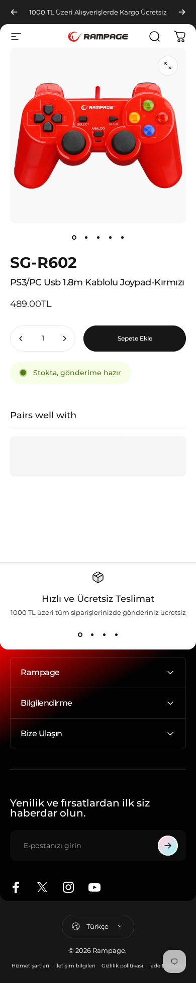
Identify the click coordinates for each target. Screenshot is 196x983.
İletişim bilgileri (75, 965)
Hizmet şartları (30, 965)
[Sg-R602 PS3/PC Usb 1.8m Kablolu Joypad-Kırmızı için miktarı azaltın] (21, 338)
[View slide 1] (80, 634)
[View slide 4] (116, 634)
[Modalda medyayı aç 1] (168, 66)
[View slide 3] (104, 634)
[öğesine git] (74, 237)
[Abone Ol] (168, 846)
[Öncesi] (14, 12)
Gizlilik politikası (122, 965)
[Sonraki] (182, 12)
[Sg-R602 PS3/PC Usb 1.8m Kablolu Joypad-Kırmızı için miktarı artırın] (64, 338)
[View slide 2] (92, 634)
